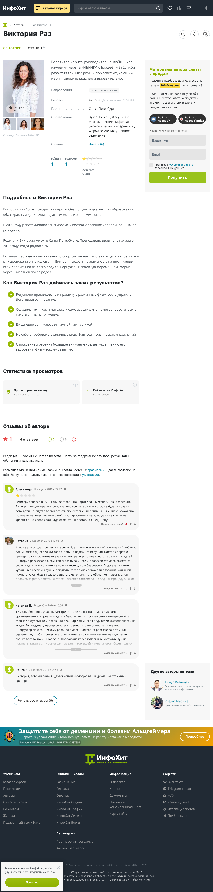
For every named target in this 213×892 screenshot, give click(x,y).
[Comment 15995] (66, 605)
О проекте (117, 782)
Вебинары (11, 809)
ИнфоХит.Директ (69, 815)
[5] (100, 159)
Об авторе (12, 48)
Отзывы (36, 47)
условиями (90, 474)
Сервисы (63, 795)
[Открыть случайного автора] (206, 34)
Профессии (11, 788)
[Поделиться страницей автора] (194, 34)
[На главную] (5, 25)
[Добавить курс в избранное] (183, 34)
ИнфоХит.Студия (69, 802)
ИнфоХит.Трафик (69, 809)
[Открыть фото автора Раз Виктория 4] (37, 124)
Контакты (117, 788)
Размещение (66, 782)
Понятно (32, 882)
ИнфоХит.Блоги (68, 822)
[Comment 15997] (65, 489)
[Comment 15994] (61, 670)
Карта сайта (118, 813)
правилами (96, 470)
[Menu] (38, 8)
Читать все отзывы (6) (35, 700)
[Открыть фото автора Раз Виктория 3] (23, 124)
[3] (92, 159)
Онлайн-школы (15, 802)
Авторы (9, 795)
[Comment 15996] (62, 541)
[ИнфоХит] (14, 8)
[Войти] (205, 8)
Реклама (62, 788)
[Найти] (158, 8)
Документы (118, 795)
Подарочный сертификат (22, 822)
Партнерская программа (74, 841)
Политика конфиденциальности (127, 804)
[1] (84, 159)
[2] (88, 159)
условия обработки (181, 164)
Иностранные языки (105, 90)
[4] (96, 159)
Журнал (9, 815)
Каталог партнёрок (70, 848)
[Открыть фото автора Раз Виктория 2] (9, 124)
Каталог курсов (14, 782)
